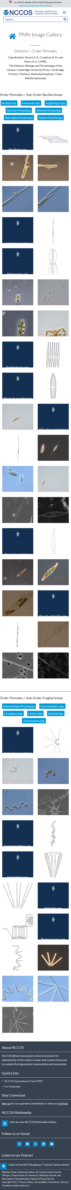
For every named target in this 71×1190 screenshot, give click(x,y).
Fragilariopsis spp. (56, 103)
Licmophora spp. (13, 713)
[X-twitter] (35, 1144)
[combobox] (32, 19)
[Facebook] (27, 1144)
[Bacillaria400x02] (53, 199)
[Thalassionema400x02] (17, 989)
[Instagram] (19, 1144)
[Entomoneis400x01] (17, 323)
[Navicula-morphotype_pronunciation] (17, 386)
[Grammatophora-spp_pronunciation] (17, 833)
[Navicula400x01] (17, 417)
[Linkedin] (43, 1144)
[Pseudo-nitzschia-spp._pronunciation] (53, 603)
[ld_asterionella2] (53, 740)
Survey (64, 1182)
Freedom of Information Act (15, 1185)
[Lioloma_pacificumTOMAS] (17, 895)
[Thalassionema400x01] (53, 958)
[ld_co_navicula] (53, 386)
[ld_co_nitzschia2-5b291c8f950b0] (53, 541)
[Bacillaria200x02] (53, 168)
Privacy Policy (26, 1182)
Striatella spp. (55, 713)
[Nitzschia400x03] (53, 479)
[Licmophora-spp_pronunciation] (17, 864)
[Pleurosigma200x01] (17, 572)
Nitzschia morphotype (48, 110)
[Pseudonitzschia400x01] (53, 634)
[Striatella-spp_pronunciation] (53, 895)
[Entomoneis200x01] (17, 292)
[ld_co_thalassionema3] (17, 958)
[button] (64, 12)
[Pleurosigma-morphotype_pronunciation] (17, 541)
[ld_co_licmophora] (53, 864)
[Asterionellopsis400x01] (53, 771)
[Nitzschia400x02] (17, 479)
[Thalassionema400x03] (53, 989)
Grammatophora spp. (52, 706)
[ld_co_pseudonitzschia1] (17, 634)
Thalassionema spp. (34, 720)
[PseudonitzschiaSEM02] (53, 665)
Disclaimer (54, 1182)
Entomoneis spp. (31, 103)
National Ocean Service (42, 1178)
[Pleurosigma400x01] (53, 572)
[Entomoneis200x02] (53, 292)
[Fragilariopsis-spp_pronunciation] (17, 354)
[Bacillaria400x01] (17, 199)
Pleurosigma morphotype (19, 117)
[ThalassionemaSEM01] (17, 1020)
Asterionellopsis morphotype (19, 706)
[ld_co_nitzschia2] (17, 448)
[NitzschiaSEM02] (53, 510)
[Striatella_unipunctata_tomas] (17, 926)
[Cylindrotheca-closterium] (17, 230)
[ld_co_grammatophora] (53, 833)
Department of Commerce (25, 1175)
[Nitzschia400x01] (53, 448)
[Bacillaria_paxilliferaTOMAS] (53, 137)
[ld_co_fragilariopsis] (53, 354)
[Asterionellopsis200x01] (17, 771)
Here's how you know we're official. (35, 5)
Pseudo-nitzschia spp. (50, 117)
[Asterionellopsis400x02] (17, 802)
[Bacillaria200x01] (17, 168)
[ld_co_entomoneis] (53, 261)
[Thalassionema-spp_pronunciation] (53, 926)
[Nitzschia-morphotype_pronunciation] (53, 417)
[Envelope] (51, 1144)
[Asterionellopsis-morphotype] (17, 740)
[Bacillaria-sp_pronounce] (17, 137)
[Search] (65, 19)
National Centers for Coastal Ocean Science (39, 1172)
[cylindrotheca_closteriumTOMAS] (53, 230)
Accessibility (41, 1182)
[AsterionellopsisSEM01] (53, 802)
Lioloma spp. (35, 713)
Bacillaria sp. (9, 103)
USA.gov (6, 1175)
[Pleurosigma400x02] (17, 603)
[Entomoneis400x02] (53, 323)
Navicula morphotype (19, 110)
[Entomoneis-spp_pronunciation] (17, 261)
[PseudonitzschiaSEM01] (17, 665)
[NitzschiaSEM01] (17, 510)
